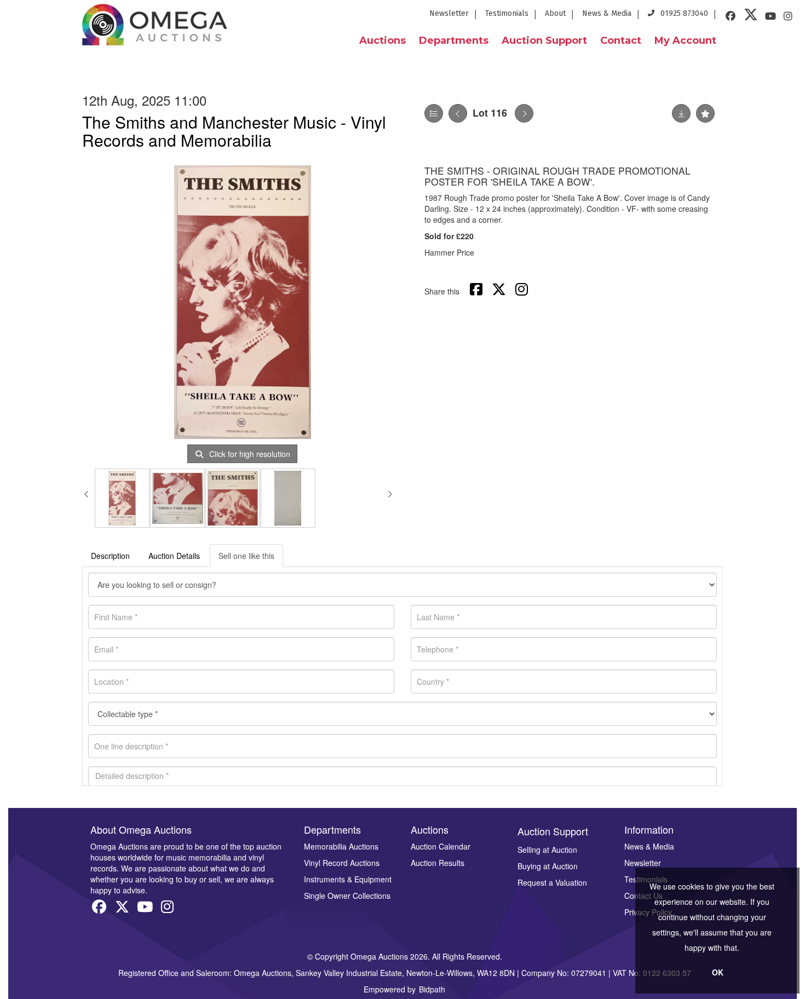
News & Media (606, 13)
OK (717, 972)
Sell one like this (246, 555)
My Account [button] (685, 40)
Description (110, 555)
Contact (620, 40)
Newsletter (449, 13)
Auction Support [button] (544, 40)
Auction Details (174, 555)
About (555, 13)
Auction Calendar (440, 846)
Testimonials (506, 13)
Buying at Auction (548, 866)
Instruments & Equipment (348, 879)
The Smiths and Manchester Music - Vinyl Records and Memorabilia (234, 131)
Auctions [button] (382, 40)
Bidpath (432, 989)
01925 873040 (683, 13)
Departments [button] (453, 40)
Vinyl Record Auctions (342, 862)
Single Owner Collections (347, 895)
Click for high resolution (248, 453)
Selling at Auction (547, 849)
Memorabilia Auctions (341, 846)
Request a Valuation (552, 882)
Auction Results (437, 862)
